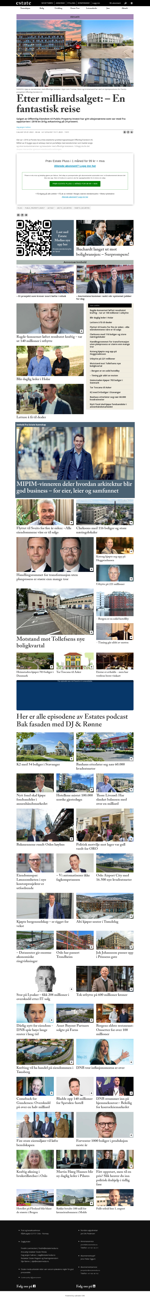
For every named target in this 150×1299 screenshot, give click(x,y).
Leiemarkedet (91, 8)
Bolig (42, 8)
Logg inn (96, 3)
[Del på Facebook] (124, 132)
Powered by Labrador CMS (75, 1296)
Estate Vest (75, 8)
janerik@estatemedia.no (89, 1245)
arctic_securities (64, 208)
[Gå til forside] (23, 3)
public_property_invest (35, 208)
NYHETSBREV (47, 3)
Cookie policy (25, 1277)
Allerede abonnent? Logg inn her (75, 165)
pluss (20, 208)
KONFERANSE (84, 3)
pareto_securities (82, 208)
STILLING (71, 3)
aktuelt (51, 208)
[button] (21, 280)
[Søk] (125, 3)
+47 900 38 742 (93, 1273)
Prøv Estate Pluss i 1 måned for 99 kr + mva (75, 184)
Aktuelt (125, 8)
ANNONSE (60, 3)
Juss (108, 8)
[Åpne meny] (131, 3)
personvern (37, 1277)
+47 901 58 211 (93, 1248)
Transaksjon (25, 8)
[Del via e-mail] (131, 132)
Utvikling (58, 8)
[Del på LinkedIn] (128, 132)
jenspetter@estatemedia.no (90, 1270)
